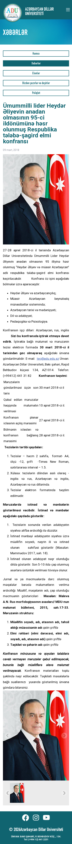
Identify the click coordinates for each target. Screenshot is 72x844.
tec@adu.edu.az (48, 358)
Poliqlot (36, 93)
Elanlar (36, 73)
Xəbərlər (36, 63)
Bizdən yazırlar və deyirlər (36, 83)
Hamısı (36, 53)
